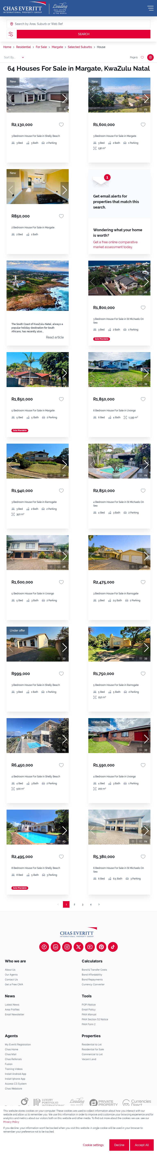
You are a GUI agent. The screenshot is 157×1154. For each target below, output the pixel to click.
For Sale (41, 47)
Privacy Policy (11, 1122)
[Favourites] (61, 124)
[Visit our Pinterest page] (101, 947)
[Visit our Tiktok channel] (113, 947)
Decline (119, 1145)
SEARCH (83, 34)
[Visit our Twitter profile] (78, 947)
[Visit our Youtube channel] (90, 947)
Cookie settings (93, 1145)
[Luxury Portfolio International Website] (49, 1103)
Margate (57, 47)
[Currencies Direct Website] (137, 1103)
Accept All (142, 1145)
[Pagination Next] (99, 904)
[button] (65, 98)
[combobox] (30, 24)
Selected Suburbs (80, 47)
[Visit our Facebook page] (44, 947)
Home (7, 47)
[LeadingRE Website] (77, 1103)
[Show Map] (150, 57)
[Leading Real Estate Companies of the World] (60, 8)
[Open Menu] (150, 8)
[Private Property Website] (103, 1103)
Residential (23, 47)
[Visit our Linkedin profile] (56, 947)
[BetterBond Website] (17, 1103)
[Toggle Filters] (11, 34)
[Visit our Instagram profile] (67, 947)
